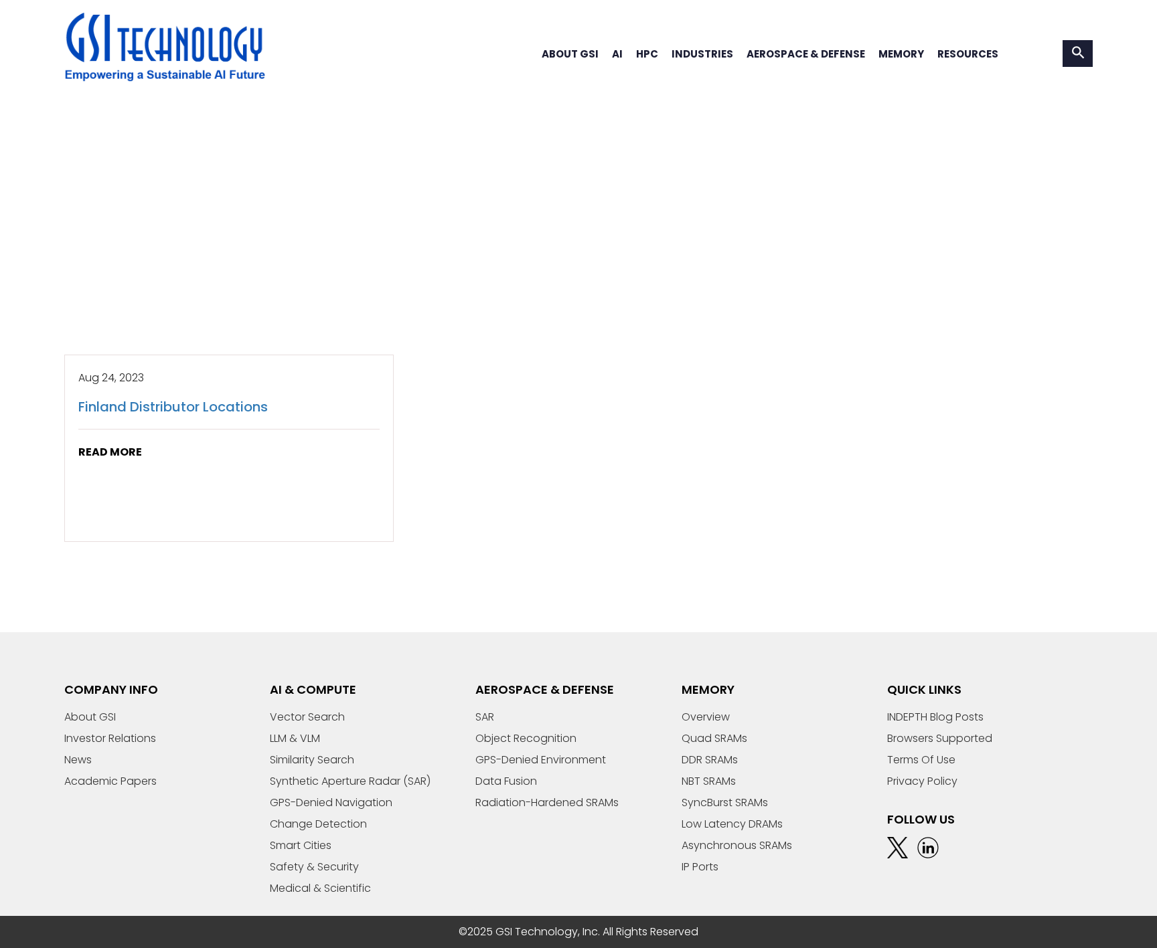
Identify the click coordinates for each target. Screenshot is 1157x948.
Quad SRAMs (714, 738)
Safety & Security (314, 866)
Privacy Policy (922, 781)
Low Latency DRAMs (732, 824)
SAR (484, 717)
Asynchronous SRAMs (737, 845)
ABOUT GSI (570, 54)
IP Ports (700, 866)
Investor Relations (110, 738)
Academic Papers (110, 781)
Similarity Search (312, 759)
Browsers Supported (939, 738)
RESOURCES (967, 54)
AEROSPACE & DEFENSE (806, 54)
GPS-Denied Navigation (331, 802)
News (78, 759)
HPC (647, 54)
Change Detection (318, 824)
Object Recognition (525, 738)
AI (617, 54)
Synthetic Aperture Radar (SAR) (350, 781)
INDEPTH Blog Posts (935, 717)
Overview (706, 717)
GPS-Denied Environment (540, 759)
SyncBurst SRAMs (725, 802)
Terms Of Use (921, 759)
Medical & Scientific (320, 888)
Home (79, 268)
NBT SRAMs (709, 781)
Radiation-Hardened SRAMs (547, 802)
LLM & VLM (295, 738)
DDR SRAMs (710, 759)
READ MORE (110, 452)
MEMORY (901, 54)
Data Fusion (506, 781)
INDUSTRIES (702, 54)
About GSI (90, 717)
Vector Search (307, 717)
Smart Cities (300, 845)
